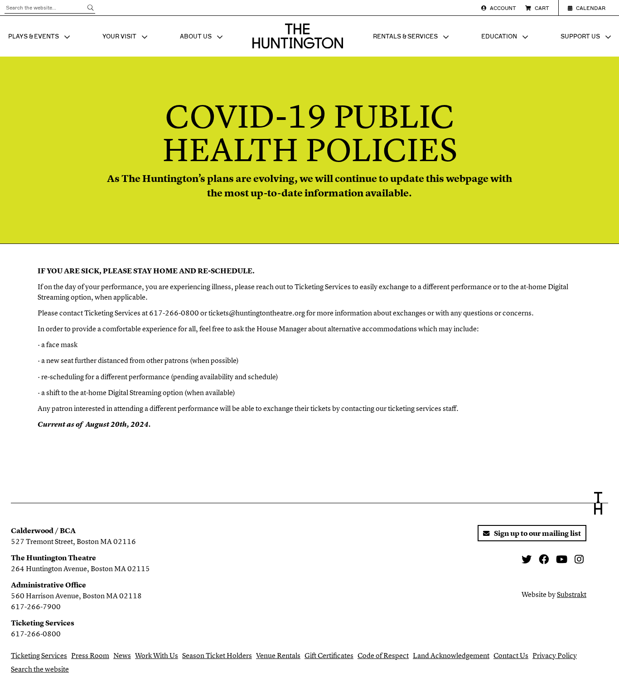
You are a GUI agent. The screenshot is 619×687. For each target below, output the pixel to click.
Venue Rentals (278, 655)
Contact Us (510, 655)
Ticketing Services (39, 655)
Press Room (90, 655)
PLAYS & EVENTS (40, 38)
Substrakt (571, 594)
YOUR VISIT (126, 38)
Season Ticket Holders (217, 655)
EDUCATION (506, 38)
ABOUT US (202, 38)
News (122, 655)
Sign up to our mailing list (537, 533)
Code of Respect (383, 655)
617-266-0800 (36, 634)
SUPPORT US (587, 38)
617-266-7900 (36, 606)
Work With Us (156, 655)
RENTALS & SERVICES (411, 38)
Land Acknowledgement (451, 655)
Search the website (40, 669)
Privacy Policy (554, 655)
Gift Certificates (329, 655)
